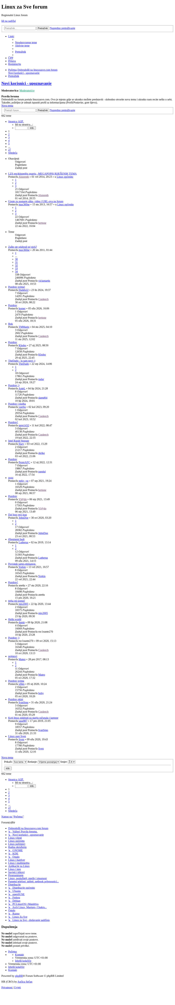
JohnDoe (23, 517)
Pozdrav (12, 305)
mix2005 (23, 603)
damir (22, 622)
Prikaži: (8, 761)
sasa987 (23, 720)
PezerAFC (24, 462)
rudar (41, 379)
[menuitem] (26, 42)
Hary (21, 443)
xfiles (21, 683)
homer (22, 308)
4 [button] (9, 140)
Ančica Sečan (24, 981)
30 (16, 259)
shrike (41, 453)
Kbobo (22, 345)
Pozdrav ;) (13, 637)
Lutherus (23, 542)
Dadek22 (24, 289)
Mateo (22, 659)
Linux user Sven (17, 736)
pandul (42, 471)
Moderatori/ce (27, 90)
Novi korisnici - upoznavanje (26, 83)
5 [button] (9, 143)
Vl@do (23, 499)
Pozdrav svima (16, 680)
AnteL (21, 388)
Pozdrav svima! (16, 286)
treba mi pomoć (16, 600)
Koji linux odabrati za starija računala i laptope (33, 717)
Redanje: (33, 761)
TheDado (24, 363)
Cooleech (43, 299)
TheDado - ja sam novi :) (21, 360)
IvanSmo (23, 702)
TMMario (24, 326)
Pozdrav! (13, 422)
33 (16, 268)
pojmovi (12, 656)
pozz (10, 477)
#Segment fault (16, 539)
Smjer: (64, 761)
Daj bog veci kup (17, 514)
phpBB (19, 975)
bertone (42, 222)
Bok (10, 323)
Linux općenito (65, 176)
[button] (16, 121)
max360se (24, 204)
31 (16, 262)
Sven (21, 739)
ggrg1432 (24, 425)
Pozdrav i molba (17, 403)
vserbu (22, 406)
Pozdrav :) (13, 385)
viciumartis (44, 280)
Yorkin (22, 567)
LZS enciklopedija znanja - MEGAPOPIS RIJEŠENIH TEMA (42, 173)
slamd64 (42, 397)
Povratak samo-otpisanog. (22, 563)
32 (16, 265)
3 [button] (9, 137)
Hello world (14, 619)
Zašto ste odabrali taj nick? (22, 246)
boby (41, 693)
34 (16, 271)
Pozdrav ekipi (15, 699)
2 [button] (9, 134)
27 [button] (9, 149)
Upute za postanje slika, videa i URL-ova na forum (35, 201)
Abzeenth (23, 176)
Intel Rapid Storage (18, 440)
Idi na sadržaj (8, 20)
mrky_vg (23, 480)
